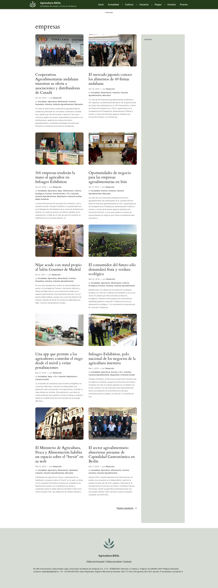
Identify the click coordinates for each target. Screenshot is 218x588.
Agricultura (52, 101)
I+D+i (68, 193)
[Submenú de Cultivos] (136, 4)
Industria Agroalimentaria (63, 104)
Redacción (57, 98)
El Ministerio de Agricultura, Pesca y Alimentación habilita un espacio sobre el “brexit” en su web (59, 455)
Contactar (127, 561)
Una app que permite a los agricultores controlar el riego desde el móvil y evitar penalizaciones (59, 361)
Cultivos (77, 191)
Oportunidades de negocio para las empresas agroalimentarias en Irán (110, 177)
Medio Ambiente (42, 199)
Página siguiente (127, 508)
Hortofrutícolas (59, 193)
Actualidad (42, 101)
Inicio (101, 4)
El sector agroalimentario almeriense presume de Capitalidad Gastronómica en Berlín (112, 455)
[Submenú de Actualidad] (122, 4)
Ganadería (39, 104)
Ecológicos (39, 193)
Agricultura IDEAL (50, 2)
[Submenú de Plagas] (164, 4)
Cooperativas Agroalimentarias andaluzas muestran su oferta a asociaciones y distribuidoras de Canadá (57, 83)
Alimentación (63, 101)
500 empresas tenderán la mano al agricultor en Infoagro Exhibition (55, 177)
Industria (48, 104)
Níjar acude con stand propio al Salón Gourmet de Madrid (58, 267)
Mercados (79, 104)
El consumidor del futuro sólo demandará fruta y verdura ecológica (112, 269)
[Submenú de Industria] (151, 4)
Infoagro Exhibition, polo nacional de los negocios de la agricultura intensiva (112, 358)
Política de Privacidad (95, 561)
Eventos (72, 101)
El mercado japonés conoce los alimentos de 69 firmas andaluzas (110, 79)
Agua (60, 191)
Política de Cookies (114, 561)
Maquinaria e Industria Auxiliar (69, 196)
